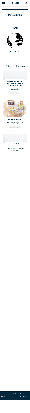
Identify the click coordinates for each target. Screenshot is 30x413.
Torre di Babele (12, 127)
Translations (21, 66)
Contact (3, 396)
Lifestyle (18, 127)
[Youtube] (26, 396)
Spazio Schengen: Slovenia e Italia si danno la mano (15, 83)
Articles (9, 66)
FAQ (12, 396)
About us (3, 394)
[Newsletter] (20, 397)
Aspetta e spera (15, 119)
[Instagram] (23, 396)
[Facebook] (20, 396)
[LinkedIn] (22, 397)
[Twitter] (22, 396)
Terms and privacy (24, 394)
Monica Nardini (15, 89)
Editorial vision (14, 394)
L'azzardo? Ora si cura (15, 145)
